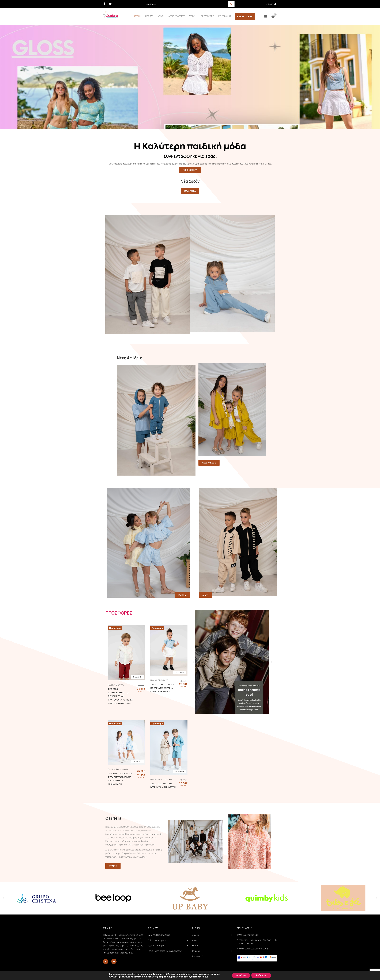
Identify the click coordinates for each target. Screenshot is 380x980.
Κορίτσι (195, 945)
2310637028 (253, 934)
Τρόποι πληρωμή (156, 945)
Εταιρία (196, 950)
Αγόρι (195, 940)
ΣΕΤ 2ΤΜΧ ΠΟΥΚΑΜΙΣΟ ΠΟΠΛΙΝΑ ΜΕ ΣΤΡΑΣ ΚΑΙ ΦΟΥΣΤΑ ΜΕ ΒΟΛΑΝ (162, 688)
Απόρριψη (261, 975)
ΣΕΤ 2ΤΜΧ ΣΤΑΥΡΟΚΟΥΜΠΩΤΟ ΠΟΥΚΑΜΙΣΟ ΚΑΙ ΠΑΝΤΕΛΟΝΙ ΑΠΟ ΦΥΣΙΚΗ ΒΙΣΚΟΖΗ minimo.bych (120, 696)
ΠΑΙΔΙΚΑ (111, 684)
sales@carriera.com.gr (258, 948)
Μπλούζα (124, 769)
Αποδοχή (241, 975)
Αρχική (195, 934)
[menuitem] (137, 16)
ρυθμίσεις (114, 976)
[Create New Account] (275, 4)
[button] (193, 662)
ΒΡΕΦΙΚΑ (119, 684)
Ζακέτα (170, 779)
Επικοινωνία (198, 956)
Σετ (168, 680)
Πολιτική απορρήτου (157, 940)
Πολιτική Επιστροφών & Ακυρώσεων (165, 950)
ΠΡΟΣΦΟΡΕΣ (118, 613)
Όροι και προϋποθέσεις (159, 934)
